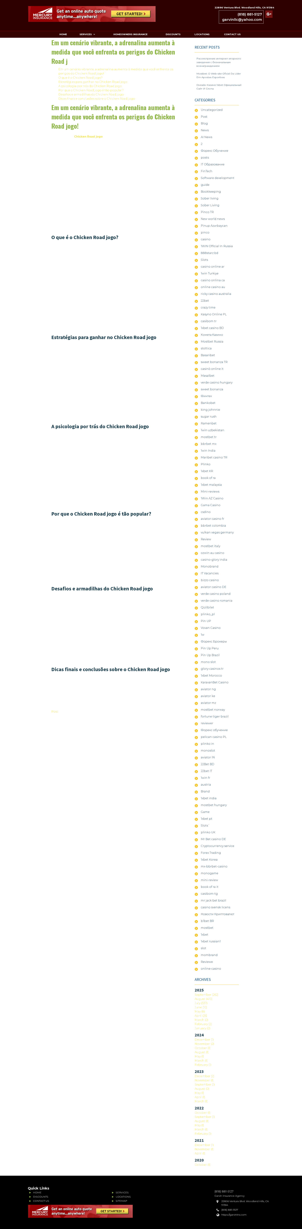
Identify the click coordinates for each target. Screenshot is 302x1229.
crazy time (208, 307)
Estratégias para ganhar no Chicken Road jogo (92, 82)
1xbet (204, 934)
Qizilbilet (207, 607)
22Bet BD (207, 764)
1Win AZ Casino (212, 498)
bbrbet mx (208, 443)
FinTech (206, 171)
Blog (204, 123)
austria (206, 784)
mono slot (208, 662)
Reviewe (207, 962)
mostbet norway (213, 709)
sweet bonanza (212, 389)
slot (203, 948)
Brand (205, 791)
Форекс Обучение (214, 150)
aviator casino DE (213, 587)
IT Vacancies (209, 573)
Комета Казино (212, 334)
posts (205, 157)
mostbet (207, 927)
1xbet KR (207, 471)
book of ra (208, 478)
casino (205, 239)
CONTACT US (232, 34)
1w (202, 634)
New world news (213, 219)
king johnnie (210, 409)
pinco (205, 232)
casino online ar (212, 266)
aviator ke (208, 696)
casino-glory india (214, 559)
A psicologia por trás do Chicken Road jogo (90, 86)
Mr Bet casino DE (213, 839)
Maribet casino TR (214, 457)
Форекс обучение (214, 730)
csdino (206, 512)
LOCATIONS (202, 34)
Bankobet (208, 403)
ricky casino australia (216, 294)
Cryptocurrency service (217, 846)
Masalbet (207, 375)
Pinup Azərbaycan (214, 225)
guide (205, 184)
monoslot (208, 750)
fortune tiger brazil (215, 716)
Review (206, 539)
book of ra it (209, 887)
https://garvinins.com (233, 1214)
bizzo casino (210, 580)
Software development (217, 178)
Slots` (205, 825)
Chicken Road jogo (88, 136)
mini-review (209, 880)
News (205, 130)
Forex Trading (211, 852)
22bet (205, 300)
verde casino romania (216, 600)
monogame (209, 873)
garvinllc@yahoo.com (242, 19)
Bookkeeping (211, 191)
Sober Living (210, 205)
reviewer (207, 723)
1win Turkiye (209, 273)
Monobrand (209, 566)
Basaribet (208, 355)
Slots (204, 259)
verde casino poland (216, 593)
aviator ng (208, 689)
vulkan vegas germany (217, 532)
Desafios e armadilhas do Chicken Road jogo (91, 94)
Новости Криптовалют (217, 914)
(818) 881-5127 (250, 14)
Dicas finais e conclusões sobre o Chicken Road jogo (96, 98)
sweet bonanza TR (214, 362)
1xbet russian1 (211, 941)
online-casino (211, 968)
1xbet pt (206, 818)
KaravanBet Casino (214, 682)
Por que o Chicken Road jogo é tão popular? (91, 90)
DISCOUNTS (173, 34)
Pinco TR (207, 212)
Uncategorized (212, 110)
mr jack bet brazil (213, 900)
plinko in (207, 743)
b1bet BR (207, 921)
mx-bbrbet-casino (214, 866)
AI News (206, 137)
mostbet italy (210, 546)
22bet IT (206, 771)
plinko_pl (208, 614)
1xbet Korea (209, 859)
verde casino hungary (216, 382)
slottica (206, 348)
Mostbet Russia (212, 341)
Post (54, 711)
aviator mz (208, 703)
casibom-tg (209, 893)
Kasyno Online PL (214, 314)
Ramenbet (209, 423)
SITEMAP (121, 1200)
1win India (208, 450)
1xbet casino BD (212, 328)
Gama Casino (210, 505)
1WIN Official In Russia (217, 246)
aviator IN (208, 757)
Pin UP (206, 621)
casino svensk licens (215, 907)
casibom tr (209, 321)
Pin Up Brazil (210, 655)
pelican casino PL (214, 737)
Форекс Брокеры (214, 641)
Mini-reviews (210, 491)
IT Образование (212, 164)
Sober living (209, 198)
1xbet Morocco (211, 675)
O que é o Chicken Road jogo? (80, 77)
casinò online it (212, 369)
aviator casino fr (212, 518)
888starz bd (209, 253)
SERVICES (86, 34)
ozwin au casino (212, 553)
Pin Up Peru (210, 648)
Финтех (206, 396)
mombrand (209, 955)
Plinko (205, 464)
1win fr (205, 777)
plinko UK (208, 832)
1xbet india (209, 798)
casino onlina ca (213, 280)
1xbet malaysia (211, 484)
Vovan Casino (211, 628)
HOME (63, 34)
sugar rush (209, 416)
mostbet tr (209, 437)
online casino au (213, 287)
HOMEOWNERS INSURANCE (130, 34)
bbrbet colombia (213, 525)
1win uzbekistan (212, 430)
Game (205, 812)
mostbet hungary (214, 805)
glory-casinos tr (212, 668)
